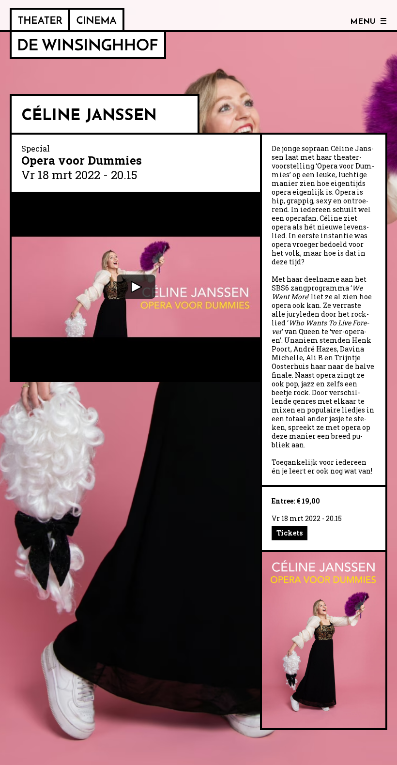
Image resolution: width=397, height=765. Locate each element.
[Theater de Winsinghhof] (40, 20)
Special (35, 148)
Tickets (289, 532)
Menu (363, 22)
